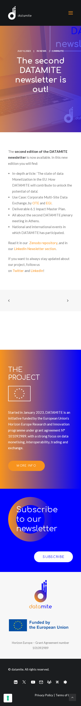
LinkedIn (37, 271)
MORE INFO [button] (26, 465)
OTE (35, 203)
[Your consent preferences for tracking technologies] (8, 698)
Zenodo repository (43, 243)
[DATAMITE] (20, 13)
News (43, 51)
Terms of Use (64, 695)
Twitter (19, 271)
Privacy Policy (44, 695)
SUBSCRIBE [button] (53, 557)
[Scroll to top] (72, 697)
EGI (49, 203)
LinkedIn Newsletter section (35, 249)
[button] (70, 13)
